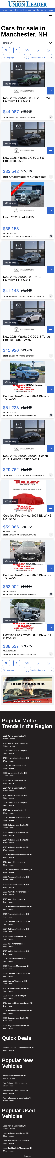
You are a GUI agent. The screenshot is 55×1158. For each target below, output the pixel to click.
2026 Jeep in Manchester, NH (14, 997)
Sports (36, 10)
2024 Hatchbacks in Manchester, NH (17, 1012)
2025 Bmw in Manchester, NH (15, 774)
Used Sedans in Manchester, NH (16, 1134)
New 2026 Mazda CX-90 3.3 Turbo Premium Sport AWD (26, 338)
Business (27, 10)
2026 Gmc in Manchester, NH (14, 767)
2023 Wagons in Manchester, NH (16, 1026)
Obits (51, 10)
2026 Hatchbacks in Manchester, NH (17, 856)
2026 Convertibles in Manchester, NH (17, 871)
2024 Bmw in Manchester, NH (15, 804)
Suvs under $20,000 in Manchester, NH (18, 1049)
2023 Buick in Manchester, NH (15, 982)
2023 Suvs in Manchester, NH (14, 811)
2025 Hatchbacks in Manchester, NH (17, 908)
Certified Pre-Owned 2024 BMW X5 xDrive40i (27, 398)
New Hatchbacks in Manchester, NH (17, 1099)
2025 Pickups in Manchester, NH (16, 915)
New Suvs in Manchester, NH (14, 1077)
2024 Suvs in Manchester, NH (14, 789)
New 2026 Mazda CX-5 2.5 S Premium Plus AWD (22, 278)
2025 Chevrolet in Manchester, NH (16, 923)
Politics (18, 10)
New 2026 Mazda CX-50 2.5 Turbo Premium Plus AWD (26, 100)
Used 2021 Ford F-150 (18, 217)
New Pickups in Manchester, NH (15, 1084)
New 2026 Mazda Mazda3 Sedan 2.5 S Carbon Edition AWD (25, 457)
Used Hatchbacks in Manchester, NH (17, 1149)
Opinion (44, 10)
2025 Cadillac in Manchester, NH (16, 952)
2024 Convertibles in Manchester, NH (17, 1004)
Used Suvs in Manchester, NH (14, 1127)
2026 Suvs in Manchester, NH (14, 737)
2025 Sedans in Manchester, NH (16, 848)
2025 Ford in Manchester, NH (14, 960)
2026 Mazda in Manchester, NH (15, 744)
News (11, 10)
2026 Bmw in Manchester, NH (15, 752)
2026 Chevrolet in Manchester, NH (16, 819)
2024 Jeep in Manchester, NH (14, 937)
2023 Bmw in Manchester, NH (15, 796)
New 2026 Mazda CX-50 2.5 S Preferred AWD (23, 159)
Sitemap (27, 1156)
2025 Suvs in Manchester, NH (14, 781)
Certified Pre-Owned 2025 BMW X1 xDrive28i (27, 636)
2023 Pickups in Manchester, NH (16, 878)
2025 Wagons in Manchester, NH (16, 967)
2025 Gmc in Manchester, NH (14, 900)
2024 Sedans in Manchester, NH (16, 841)
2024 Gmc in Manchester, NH (14, 863)
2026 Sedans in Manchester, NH (16, 826)
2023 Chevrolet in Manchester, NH (16, 893)
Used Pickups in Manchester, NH (16, 1142)
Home (4, 10)
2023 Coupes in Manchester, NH (16, 1019)
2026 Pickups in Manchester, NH (16, 759)
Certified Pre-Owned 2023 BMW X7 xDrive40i (27, 577)
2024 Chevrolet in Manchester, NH (16, 975)
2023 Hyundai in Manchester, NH (16, 989)
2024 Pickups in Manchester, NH (16, 885)
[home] (27, 4)
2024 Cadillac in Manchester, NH (16, 930)
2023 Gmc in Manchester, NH (14, 945)
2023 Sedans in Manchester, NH (16, 833)
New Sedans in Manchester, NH (15, 1092)
